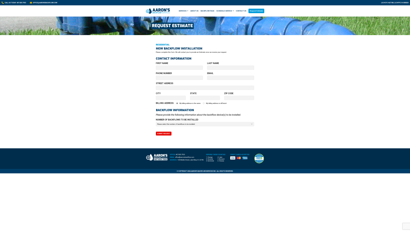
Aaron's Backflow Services (158, 11)
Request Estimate (256, 11)
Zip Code (228, 93)
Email (210, 73)
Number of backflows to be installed (177, 119)
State (193, 93)
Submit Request (163, 133)
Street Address (164, 83)
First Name (162, 63)
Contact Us (241, 11)
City (158, 93)
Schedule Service (224, 11)
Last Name (213, 63)
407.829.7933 (180, 154)
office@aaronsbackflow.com (184, 157)
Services (183, 11)
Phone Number (164, 73)
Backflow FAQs (207, 11)
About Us (194, 11)
